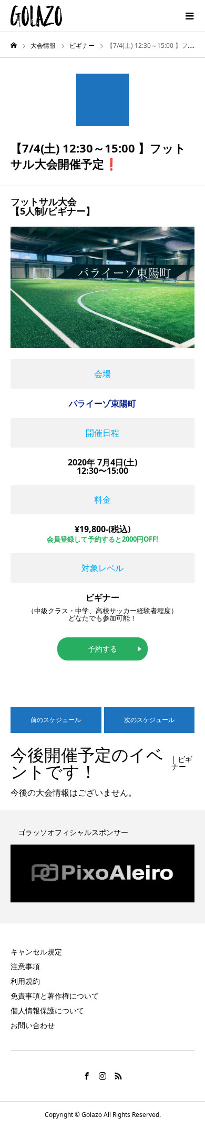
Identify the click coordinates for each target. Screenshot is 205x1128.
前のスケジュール (55, 719)
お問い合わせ (33, 1025)
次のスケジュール (149, 719)
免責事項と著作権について (55, 996)
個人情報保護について (47, 1010)
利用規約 (25, 981)
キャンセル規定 (36, 952)
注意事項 (25, 966)
